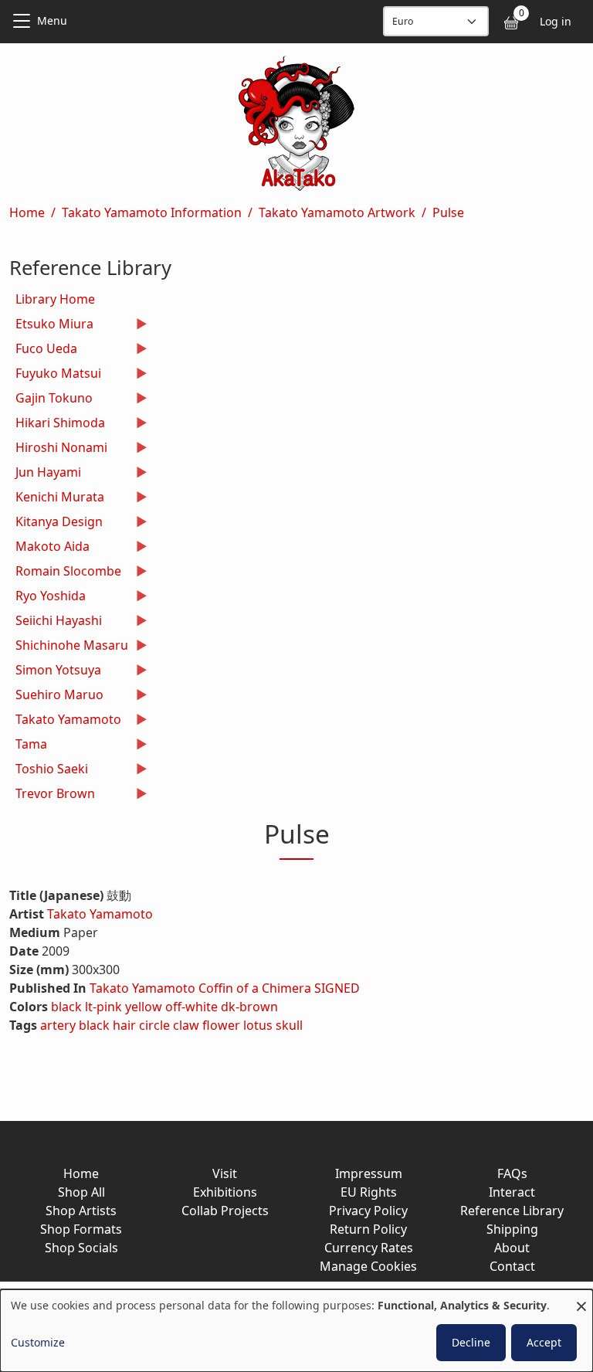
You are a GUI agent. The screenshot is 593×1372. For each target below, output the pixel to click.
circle (154, 1025)
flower (221, 1025)
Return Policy (368, 1229)
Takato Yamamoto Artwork (337, 212)
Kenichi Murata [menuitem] (56, 498)
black (66, 1006)
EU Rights (369, 1192)
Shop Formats (81, 1229)
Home (27, 212)
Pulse (448, 212)
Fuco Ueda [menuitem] (43, 350)
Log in (555, 21)
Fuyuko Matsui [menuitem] (55, 375)
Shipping (512, 1229)
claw (186, 1025)
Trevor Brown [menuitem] (52, 795)
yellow (143, 1006)
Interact (512, 1192)
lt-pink (103, 1006)
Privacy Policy (368, 1210)
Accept (544, 1342)
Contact (512, 1266)
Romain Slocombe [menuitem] (65, 572)
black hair (107, 1025)
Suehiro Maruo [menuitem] (56, 696)
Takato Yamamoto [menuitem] (65, 721)
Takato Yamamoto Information (152, 212)
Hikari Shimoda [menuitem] (57, 424)
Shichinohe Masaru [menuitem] (68, 647)
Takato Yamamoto (100, 913)
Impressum (368, 1173)
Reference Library (512, 1210)
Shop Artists (81, 1210)
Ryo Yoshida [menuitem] (47, 597)
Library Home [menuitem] (55, 298)
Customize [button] (38, 1342)
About (512, 1247)
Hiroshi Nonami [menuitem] (58, 449)
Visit (224, 1173)
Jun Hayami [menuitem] (45, 474)
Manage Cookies (368, 1266)
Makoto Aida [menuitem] (49, 548)
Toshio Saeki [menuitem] (48, 770)
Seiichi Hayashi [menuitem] (55, 622)
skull (289, 1025)
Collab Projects (225, 1210)
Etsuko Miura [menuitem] (51, 325)
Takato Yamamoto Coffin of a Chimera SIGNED (225, 988)
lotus (258, 1025)
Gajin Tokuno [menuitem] (51, 399)
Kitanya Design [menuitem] (56, 523)
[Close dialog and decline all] (581, 1299)
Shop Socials (81, 1247)
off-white (191, 1006)
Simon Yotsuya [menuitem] (55, 671)
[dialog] (296, 1330)
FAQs (512, 1173)
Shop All (81, 1192)
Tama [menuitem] (28, 745)
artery (58, 1025)
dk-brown (249, 1006)
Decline (471, 1342)
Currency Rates (368, 1247)
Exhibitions (225, 1192)
